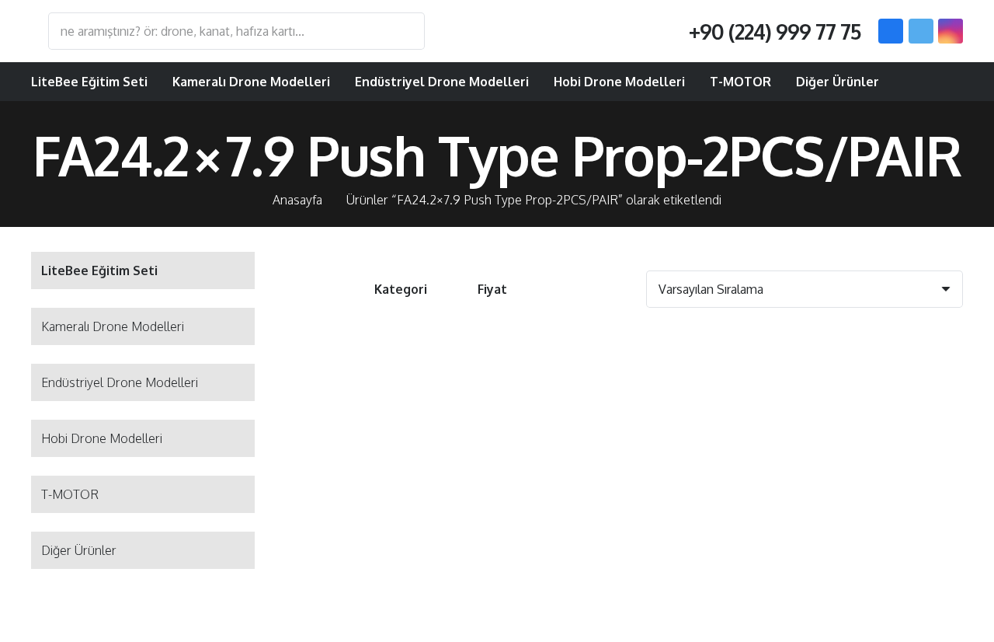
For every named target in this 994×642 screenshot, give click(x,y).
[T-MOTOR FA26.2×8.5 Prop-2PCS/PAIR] (627, 441)
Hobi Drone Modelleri (101, 438)
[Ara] (405, 31)
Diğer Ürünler (78, 550)
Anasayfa (297, 200)
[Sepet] (942, 81)
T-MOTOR (70, 494)
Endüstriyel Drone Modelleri (119, 382)
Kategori (400, 289)
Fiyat (492, 289)
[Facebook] (890, 31)
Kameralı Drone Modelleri (112, 326)
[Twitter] (921, 31)
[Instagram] (950, 31)
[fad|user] (902, 81)
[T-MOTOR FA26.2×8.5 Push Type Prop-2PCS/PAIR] (855, 441)
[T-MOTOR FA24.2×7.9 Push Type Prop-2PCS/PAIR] (399, 441)
